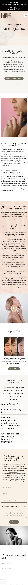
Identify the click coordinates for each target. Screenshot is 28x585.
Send (14, 522)
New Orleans (9, 479)
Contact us (14, 83)
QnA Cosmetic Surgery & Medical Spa (14, 5)
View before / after (14, 79)
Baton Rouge (21, 477)
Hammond (13, 477)
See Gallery (14, 369)
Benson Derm (14, 2)
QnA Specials (14, 7)
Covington (22, 475)
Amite (18, 474)
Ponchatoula (13, 472)
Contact (4, 465)
